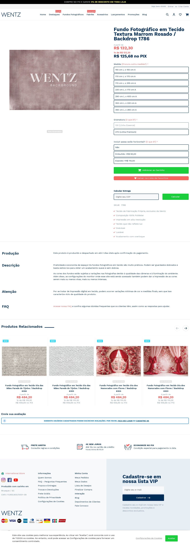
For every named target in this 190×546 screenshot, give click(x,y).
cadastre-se (142, 421)
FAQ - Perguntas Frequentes (52, 481)
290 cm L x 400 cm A (126, 96)
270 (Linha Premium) (125, 132)
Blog (77, 497)
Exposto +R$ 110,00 (125, 160)
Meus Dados (81, 481)
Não (117, 147)
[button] (174, 15)
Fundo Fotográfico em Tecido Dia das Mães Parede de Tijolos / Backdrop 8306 (24, 388)
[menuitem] (42, 14)
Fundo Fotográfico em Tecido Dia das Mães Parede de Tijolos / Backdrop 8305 (71, 388)
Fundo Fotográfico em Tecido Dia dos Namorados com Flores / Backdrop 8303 (166, 388)
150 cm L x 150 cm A (125, 69)
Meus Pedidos (82, 477)
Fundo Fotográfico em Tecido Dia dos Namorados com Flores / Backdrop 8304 (119, 388)
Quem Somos (44, 477)
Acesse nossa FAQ (62, 306)
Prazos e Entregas (47, 485)
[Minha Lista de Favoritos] (180, 15)
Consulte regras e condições (45, 448)
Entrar (171, 6)
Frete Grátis (44, 493)
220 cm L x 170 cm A (125, 89)
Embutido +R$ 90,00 (125, 154)
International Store (15, 473)
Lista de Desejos (83, 485)
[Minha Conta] (174, 15)
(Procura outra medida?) (134, 64)
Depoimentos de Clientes (87, 501)
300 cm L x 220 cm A (125, 103)
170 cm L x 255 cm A (125, 83)
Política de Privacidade (49, 497)
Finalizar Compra (83, 489)
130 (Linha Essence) (125, 125)
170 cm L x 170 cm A (125, 76)
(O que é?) (130, 119)
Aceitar (171, 538)
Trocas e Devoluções (48, 489)
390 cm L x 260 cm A (126, 110)
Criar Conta (183, 6)
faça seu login (125, 421)
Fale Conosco (81, 505)
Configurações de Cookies (51, 501)
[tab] (24, 254)
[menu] (93, 14)
